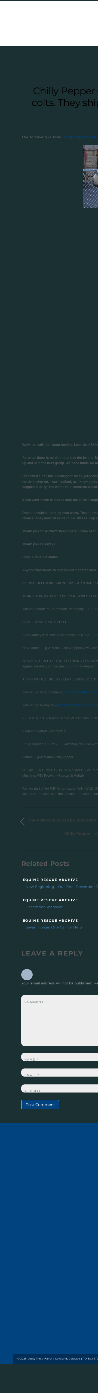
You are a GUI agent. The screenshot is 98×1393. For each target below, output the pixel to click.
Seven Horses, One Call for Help (54, 927)
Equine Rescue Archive (50, 880)
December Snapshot (44, 907)
